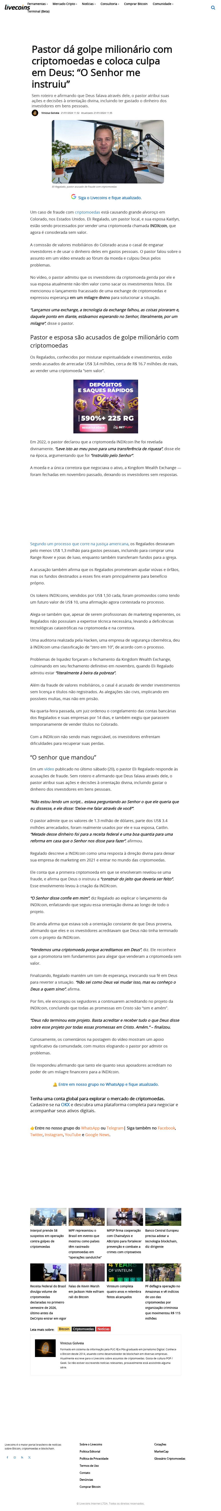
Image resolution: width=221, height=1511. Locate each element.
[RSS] (22, 1457)
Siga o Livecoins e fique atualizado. (110, 197)
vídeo (49, 769)
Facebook (166, 1128)
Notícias (103, 1329)
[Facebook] (7, 1457)
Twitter (36, 1134)
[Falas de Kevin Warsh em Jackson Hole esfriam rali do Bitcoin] (87, 1272)
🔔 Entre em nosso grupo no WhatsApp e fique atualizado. (106, 1084)
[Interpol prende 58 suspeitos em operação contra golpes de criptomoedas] (48, 1217)
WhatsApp (90, 1128)
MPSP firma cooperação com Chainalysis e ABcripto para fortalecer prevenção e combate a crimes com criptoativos (124, 1241)
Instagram (54, 1134)
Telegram (115, 1128)
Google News (97, 1134)
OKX (65, 1104)
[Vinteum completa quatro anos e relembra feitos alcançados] (125, 1272)
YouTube (73, 1134)
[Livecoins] (17, 8)
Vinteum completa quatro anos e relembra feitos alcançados (124, 1291)
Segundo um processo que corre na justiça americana (79, 543)
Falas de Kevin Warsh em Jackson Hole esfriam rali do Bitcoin (86, 1291)
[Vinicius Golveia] (36, 113)
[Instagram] (14, 1457)
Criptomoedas (83, 1329)
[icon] (213, 8)
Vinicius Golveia (50, 112)
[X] (29, 1457)
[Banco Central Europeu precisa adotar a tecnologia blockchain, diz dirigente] (163, 1217)
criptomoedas (87, 212)
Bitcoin (64, 1329)
